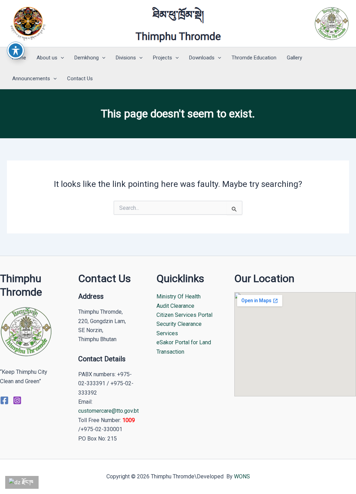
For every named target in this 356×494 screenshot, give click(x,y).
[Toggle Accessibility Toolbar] (15, 50)
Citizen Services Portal (184, 315)
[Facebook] (4, 400)
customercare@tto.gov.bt (108, 410)
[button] (60, 57)
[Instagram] (17, 400)
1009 (128, 420)
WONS (242, 476)
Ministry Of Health (178, 296)
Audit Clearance (175, 306)
